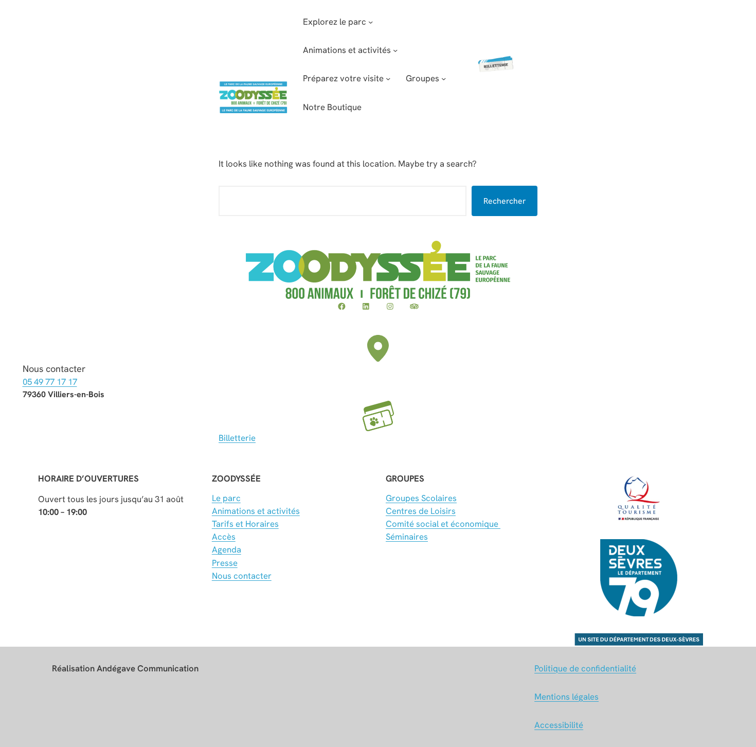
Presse (225, 562)
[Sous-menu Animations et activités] (395, 50)
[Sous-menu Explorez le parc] (370, 22)
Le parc (226, 498)
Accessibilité (558, 725)
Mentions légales (566, 696)
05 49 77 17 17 (50, 381)
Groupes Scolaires (421, 498)
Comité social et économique (443, 523)
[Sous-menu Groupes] (443, 78)
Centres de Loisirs (421, 511)
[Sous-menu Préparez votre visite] (388, 78)
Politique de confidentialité (585, 668)
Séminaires (407, 536)
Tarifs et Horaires (245, 523)
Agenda (226, 549)
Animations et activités (256, 511)
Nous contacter (242, 575)
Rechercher (504, 200)
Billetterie (237, 437)
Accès (224, 536)
